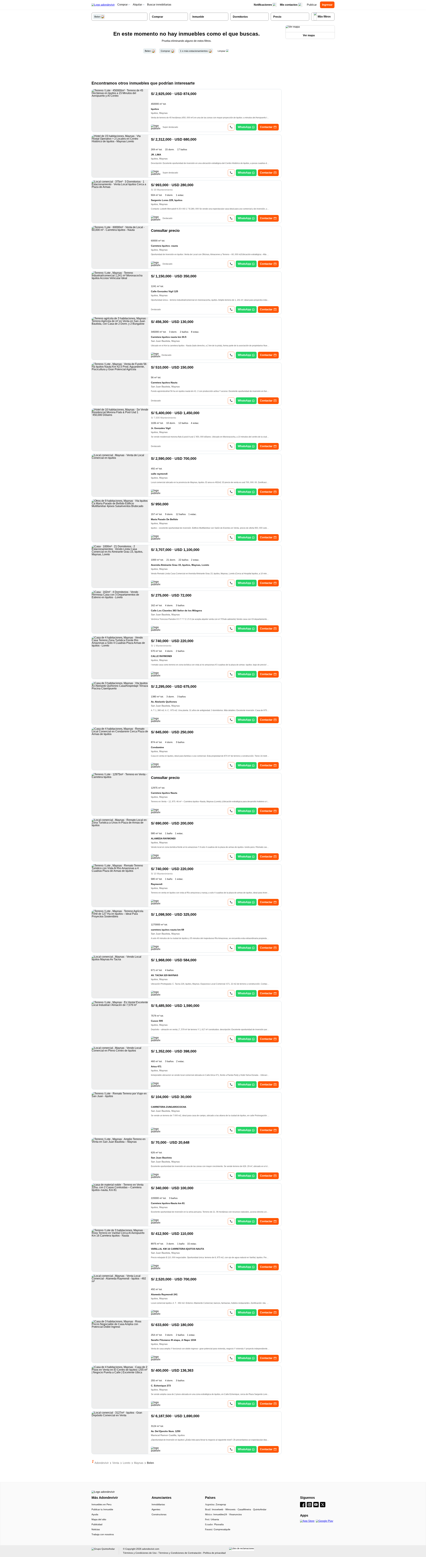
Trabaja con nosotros (103, 1534)
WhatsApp (244, 127)
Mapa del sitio (99, 1519)
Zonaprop (221, 1504)
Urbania (215, 1519)
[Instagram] (310, 1505)
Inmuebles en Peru (101, 1504)
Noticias (96, 1529)
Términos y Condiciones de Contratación (179, 1553)
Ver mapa (309, 35)
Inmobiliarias (158, 1504)
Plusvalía (219, 1524)
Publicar (312, 4)
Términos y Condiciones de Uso (140, 1553)
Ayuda (95, 1514)
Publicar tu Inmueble (102, 1509)
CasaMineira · (245, 1509)
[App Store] (308, 1521)
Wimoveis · (231, 1509)
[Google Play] (325, 1521)
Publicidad (97, 1524)
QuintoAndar (259, 1509)
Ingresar (327, 4)
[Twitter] (323, 1505)
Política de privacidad (214, 1553)
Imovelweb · (218, 1509)
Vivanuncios (235, 1514)
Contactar (266, 127)
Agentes (156, 1509)
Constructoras (159, 1514)
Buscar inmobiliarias (159, 4)
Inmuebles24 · (221, 1514)
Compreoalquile (222, 1529)
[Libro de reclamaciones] (241, 1549)
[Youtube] (316, 1505)
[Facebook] (303, 1505)
